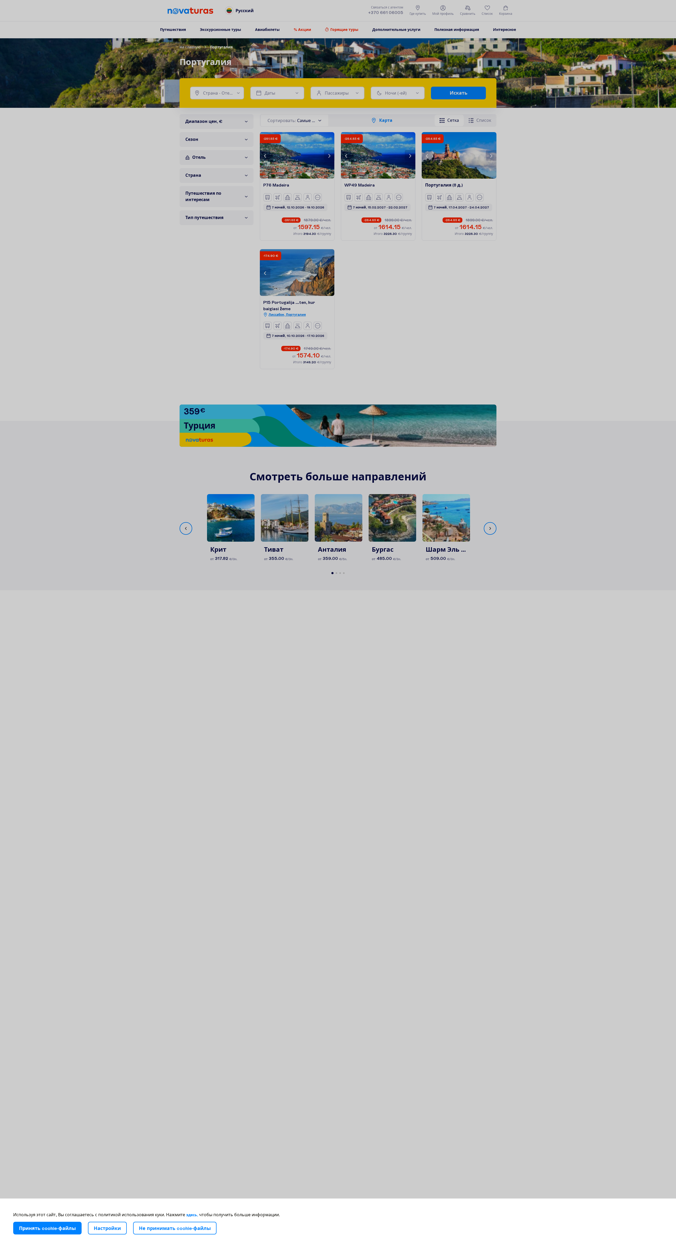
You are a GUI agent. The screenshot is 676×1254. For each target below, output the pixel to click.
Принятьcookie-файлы (47, 1228)
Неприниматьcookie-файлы (175, 1228)
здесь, (192, 1215)
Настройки (107, 1228)
